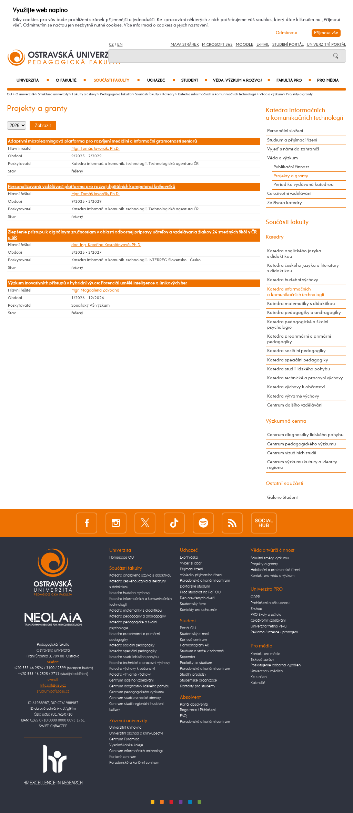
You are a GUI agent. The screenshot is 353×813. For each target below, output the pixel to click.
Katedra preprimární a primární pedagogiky (299, 339)
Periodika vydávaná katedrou (303, 184)
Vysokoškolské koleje (126, 745)
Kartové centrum (122, 757)
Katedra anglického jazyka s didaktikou (294, 254)
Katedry (168, 94)
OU (9, 94)
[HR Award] (53, 765)
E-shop (256, 609)
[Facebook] (86, 522)
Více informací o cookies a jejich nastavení (166, 25)
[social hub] (264, 522)
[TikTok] (174, 522)
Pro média (328, 80)
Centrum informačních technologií (136, 751)
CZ (111, 45)
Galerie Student (282, 497)
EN (119, 45)
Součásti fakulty (117, 80)
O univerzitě (25, 94)
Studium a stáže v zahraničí (202, 651)
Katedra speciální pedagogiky (297, 360)
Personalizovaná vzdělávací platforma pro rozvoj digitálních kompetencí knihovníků (91, 186)
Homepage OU (121, 558)
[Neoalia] (53, 619)
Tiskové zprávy (262, 660)
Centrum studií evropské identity (135, 698)
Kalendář (258, 683)
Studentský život (193, 604)
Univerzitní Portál (326, 45)
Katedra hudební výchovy (292, 280)
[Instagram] (116, 522)
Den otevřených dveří (197, 598)
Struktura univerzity (53, 94)
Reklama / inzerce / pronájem (274, 632)
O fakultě (71, 80)
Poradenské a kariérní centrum (134, 763)
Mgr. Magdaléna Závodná (95, 290)
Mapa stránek (185, 45)
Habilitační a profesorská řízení (275, 570)
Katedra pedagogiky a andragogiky (304, 312)
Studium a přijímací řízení (292, 140)
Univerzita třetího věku (268, 626)
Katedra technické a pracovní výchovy (305, 378)
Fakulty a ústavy (84, 94)
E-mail (262, 45)
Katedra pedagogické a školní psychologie (297, 325)
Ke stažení (259, 677)
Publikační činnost (291, 167)
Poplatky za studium (196, 663)
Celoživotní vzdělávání (289, 193)
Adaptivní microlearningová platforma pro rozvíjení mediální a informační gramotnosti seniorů (102, 141)
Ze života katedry (284, 203)
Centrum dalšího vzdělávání (294, 405)
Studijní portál (288, 45)
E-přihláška (189, 558)
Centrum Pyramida (124, 739)
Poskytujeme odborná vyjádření (276, 665)
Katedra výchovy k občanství (296, 387)
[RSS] (232, 522)
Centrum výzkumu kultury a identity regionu (302, 465)
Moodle (244, 45)
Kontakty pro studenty (197, 686)
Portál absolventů (194, 705)
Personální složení (285, 131)
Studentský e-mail (194, 634)
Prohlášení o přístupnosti (270, 603)
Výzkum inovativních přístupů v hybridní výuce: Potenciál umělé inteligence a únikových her (97, 283)
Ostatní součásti (284, 483)
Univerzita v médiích (267, 671)
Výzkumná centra (286, 421)
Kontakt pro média (265, 654)
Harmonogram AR (194, 645)
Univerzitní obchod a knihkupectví (136, 733)
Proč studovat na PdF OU (200, 592)
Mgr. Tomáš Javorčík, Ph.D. (95, 149)
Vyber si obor (191, 563)
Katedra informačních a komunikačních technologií (217, 94)
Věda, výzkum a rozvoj (241, 80)
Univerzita (33, 80)
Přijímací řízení (191, 569)
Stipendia (187, 657)
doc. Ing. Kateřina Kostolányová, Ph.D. (106, 245)
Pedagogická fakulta (116, 94)
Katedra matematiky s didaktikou (301, 304)
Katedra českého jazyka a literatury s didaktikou (303, 268)
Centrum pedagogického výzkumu (301, 444)
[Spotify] (203, 522)
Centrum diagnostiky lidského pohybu (305, 435)
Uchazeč (161, 80)
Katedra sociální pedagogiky (296, 351)
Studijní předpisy (193, 675)
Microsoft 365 (217, 45)
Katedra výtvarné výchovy (293, 396)
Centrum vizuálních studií (291, 453)
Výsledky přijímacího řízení (201, 575)
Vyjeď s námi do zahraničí (293, 149)
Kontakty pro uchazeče (198, 610)
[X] (144, 522)
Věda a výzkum (271, 94)
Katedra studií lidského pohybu (298, 369)
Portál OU (188, 628)
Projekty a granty (299, 94)
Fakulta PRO (293, 80)
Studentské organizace (198, 680)
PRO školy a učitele (266, 615)
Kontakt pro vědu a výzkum (272, 576)
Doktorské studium (195, 586)
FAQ (183, 716)
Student (194, 80)
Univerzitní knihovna (125, 728)
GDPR (255, 597)
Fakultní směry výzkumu (270, 558)
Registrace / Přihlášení (197, 710)
